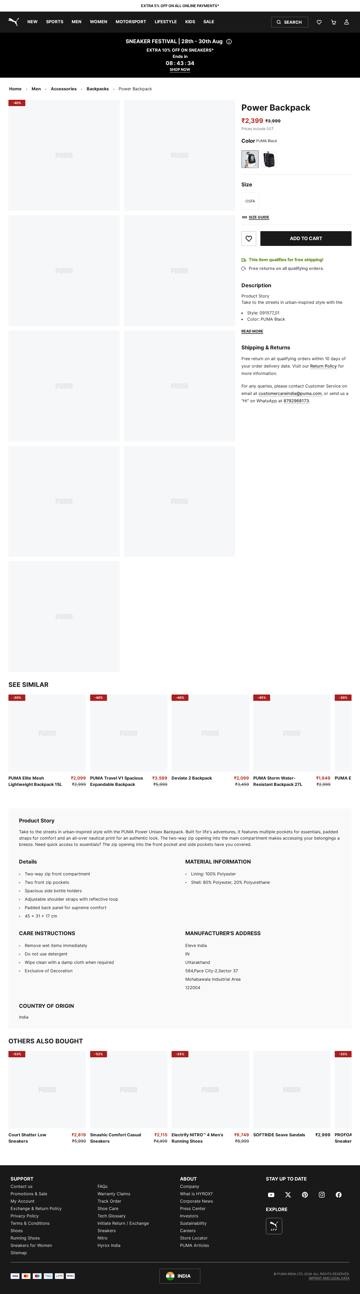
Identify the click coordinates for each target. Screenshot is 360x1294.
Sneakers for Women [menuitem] (31, 1245)
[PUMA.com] (12, 22)
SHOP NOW (180, 69)
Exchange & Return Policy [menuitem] (36, 1208)
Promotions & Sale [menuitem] (29, 1193)
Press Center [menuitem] (193, 1208)
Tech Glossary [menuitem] (112, 1215)
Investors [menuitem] (189, 1215)
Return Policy (323, 366)
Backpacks (98, 88)
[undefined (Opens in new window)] (274, 1226)
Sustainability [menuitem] (193, 1223)
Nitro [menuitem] (103, 1238)
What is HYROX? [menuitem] (196, 1193)
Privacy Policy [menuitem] (25, 1215)
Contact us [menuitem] (21, 1186)
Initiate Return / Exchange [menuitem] (123, 1223)
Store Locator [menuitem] (194, 1238)
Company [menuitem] (189, 1186)
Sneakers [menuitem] (107, 1230)
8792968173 (296, 400)
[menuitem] (32, 22)
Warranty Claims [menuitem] (114, 1193)
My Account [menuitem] (23, 1201)
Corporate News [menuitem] (196, 1201)
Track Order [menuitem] (109, 1201)
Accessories (64, 88)
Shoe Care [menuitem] (108, 1208)
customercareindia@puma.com (290, 393)
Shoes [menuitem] (17, 1230)
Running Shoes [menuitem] (25, 1238)
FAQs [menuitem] (103, 1186)
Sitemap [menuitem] (19, 1252)
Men (36, 88)
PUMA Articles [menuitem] (194, 1245)
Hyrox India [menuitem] (109, 1245)
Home (15, 88)
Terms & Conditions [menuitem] (30, 1223)
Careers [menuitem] (188, 1230)
